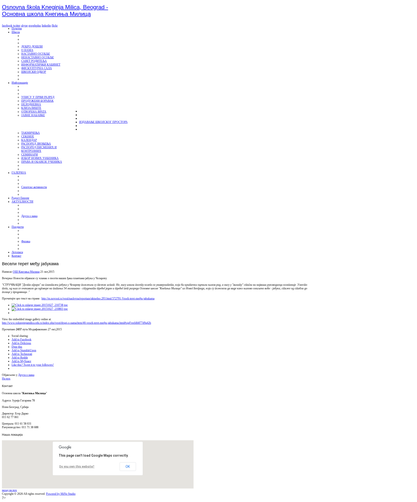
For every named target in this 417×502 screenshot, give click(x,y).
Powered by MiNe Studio (61, 493)
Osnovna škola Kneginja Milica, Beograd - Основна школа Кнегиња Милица (55, 10)
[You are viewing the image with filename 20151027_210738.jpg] (40, 305)
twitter (16, 25)
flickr (55, 25)
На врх (6, 378)
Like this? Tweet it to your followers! (33, 364)
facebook (7, 25)
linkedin (46, 25)
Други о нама (26, 375)
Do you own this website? (76, 466)
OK (127, 466)
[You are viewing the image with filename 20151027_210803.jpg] (40, 309)
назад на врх (9, 490)
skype (24, 25)
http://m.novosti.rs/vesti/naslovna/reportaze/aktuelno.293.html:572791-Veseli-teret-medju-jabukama (98, 298)
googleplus (34, 25)
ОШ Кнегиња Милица (26, 271)
